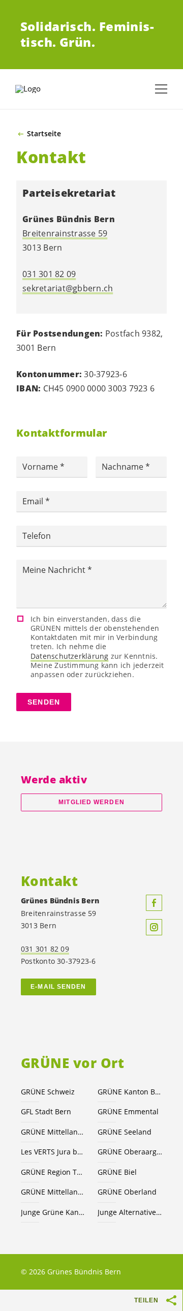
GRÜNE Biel (117, 1172)
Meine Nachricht (54, 570)
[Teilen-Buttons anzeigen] (172, 1300)
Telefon (36, 536)
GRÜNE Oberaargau (130, 1151)
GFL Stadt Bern (46, 1111)
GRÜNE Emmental (128, 1111)
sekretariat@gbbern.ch (67, 288)
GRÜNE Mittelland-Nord (53, 1192)
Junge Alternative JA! (130, 1212)
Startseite (44, 133)
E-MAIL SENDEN (58, 986)
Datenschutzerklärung (69, 656)
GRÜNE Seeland (124, 1132)
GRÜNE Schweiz (48, 1091)
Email (33, 501)
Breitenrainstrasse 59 (64, 233)
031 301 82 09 (49, 274)
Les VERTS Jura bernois (53, 1151)
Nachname (123, 467)
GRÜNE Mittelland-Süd (53, 1132)
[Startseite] (40, 89)
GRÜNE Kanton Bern (130, 1091)
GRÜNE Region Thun (53, 1172)
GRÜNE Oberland (127, 1192)
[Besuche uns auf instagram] (154, 927)
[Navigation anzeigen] (161, 89)
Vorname (41, 467)
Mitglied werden (91, 802)
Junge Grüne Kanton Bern (53, 1212)
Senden (43, 702)
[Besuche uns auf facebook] (154, 903)
